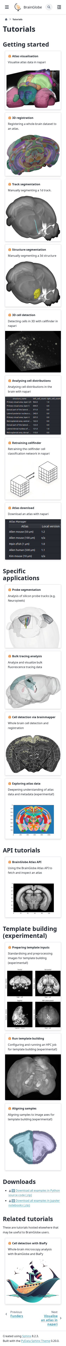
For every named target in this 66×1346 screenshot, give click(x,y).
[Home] (6, 19)
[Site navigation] (7, 7)
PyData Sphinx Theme (35, 1341)
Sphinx (26, 1336)
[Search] (49, 7)
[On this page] (59, 7)
